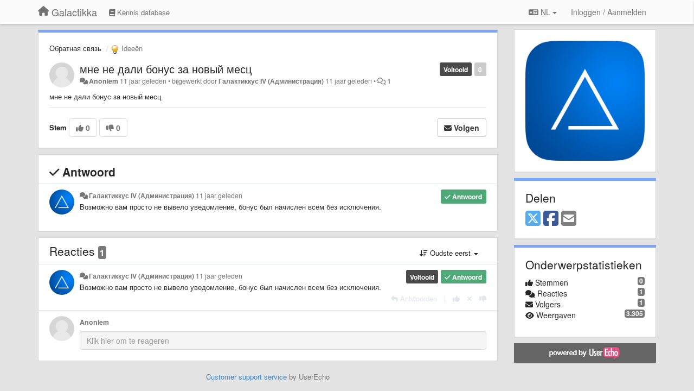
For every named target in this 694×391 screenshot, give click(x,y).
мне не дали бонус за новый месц (166, 69)
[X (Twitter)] (533, 219)
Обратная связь (75, 48)
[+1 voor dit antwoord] (456, 298)
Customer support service (246, 376)
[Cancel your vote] (469, 298)
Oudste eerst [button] (450, 253)
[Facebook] (550, 219)
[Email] (568, 219)
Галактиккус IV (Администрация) (271, 81)
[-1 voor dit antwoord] (482, 298)
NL (545, 12)
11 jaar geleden (219, 195)
